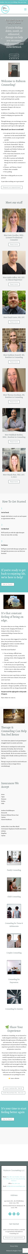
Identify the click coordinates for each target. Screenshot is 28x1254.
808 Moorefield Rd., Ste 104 (13, 1093)
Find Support (14, 55)
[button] (9, 58)
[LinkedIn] (14, 1214)
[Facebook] (10, 1214)
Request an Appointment (12, 187)
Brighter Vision (17, 1251)
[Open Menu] (25, 9)
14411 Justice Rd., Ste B (13, 1088)
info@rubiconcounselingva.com (16, 1186)
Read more (14, 244)
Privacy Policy (14, 1246)
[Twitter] (18, 1214)
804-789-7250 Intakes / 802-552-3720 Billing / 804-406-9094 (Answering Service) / (14, 1179)
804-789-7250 (16, 1184)
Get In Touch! (8, 584)
